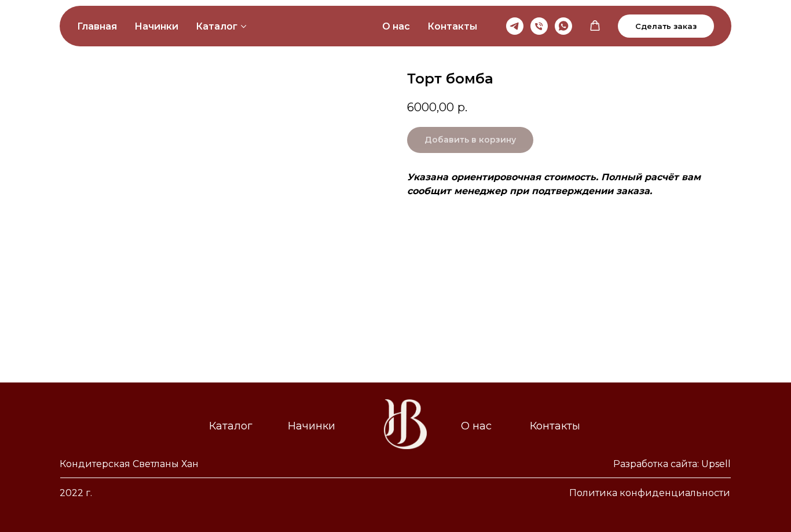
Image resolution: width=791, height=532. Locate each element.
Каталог (216, 26)
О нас (396, 26)
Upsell (716, 463)
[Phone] (539, 26)
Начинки (156, 26)
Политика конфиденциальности (649, 492)
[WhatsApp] (563, 26)
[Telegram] (514, 26)
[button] (594, 25)
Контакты (452, 26)
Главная (97, 26)
